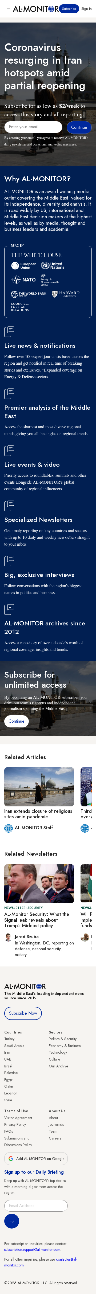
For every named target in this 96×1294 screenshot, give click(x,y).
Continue (17, 721)
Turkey (9, 1038)
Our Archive (58, 1066)
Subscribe (69, 8)
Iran (7, 1052)
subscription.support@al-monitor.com (32, 1249)
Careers (55, 1138)
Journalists (56, 1124)
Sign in (86, 8)
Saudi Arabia (14, 1045)
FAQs (8, 1131)
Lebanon (10, 1093)
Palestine (11, 1072)
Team (53, 1131)
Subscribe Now (23, 1013)
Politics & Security (63, 1038)
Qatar (8, 1086)
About (53, 1117)
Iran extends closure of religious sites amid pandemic (38, 814)
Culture (54, 1059)
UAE (7, 1059)
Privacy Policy (15, 1124)
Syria (8, 1100)
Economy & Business (65, 1045)
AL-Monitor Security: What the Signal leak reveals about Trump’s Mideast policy (36, 920)
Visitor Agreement (18, 1117)
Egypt (8, 1079)
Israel (8, 1066)
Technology (58, 1052)
